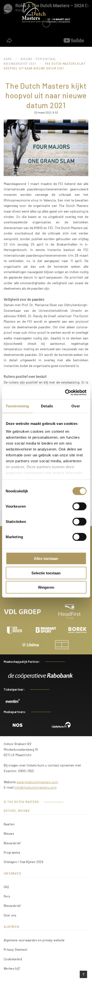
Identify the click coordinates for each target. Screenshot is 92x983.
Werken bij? (12, 968)
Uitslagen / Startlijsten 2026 (23, 862)
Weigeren (46, 587)
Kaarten (9, 824)
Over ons (10, 915)
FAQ (6, 887)
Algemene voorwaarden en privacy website (34, 940)
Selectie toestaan (46, 573)
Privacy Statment (15, 949)
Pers (7, 896)
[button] (6, 12)
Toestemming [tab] (17, 406)
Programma (12, 852)
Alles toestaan (46, 558)
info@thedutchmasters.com (35, 787)
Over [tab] (75, 406)
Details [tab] (47, 406)
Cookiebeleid (13, 959)
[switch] (79, 506)
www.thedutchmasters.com (37, 782)
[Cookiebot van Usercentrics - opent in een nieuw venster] (65, 392)
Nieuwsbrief (12, 843)
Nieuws (9, 833)
